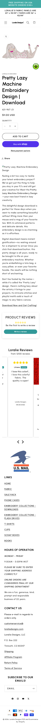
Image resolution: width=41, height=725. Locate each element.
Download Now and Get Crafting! (19, 305)
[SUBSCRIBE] (33, 688)
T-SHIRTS (9, 524)
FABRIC (8, 489)
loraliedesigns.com (13, 629)
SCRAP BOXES (12, 535)
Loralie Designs (15, 719)
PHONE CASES (12, 500)
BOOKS (8, 540)
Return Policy (11, 662)
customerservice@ (13, 623)
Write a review (20, 332)
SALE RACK (10, 494)
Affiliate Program (13, 657)
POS (23, 719)
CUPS (7, 529)
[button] (6, 22)
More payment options (20, 151)
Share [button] (7, 158)
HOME (7, 483)
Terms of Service (13, 668)
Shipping (9, 651)
